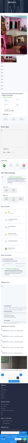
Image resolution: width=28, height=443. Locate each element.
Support (2, 393)
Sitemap (2, 397)
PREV (2, 375)
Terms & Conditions (5, 404)
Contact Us (3, 391)
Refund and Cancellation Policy (7, 410)
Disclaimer (3, 408)
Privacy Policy (4, 406)
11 (11, 378)
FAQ (2, 414)
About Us (3, 387)
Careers (2, 395)
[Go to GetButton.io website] (25, 441)
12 (14, 378)
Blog (2, 412)
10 (8, 378)
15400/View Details (23, 436)
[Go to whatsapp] (25, 439)
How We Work (4, 389)
